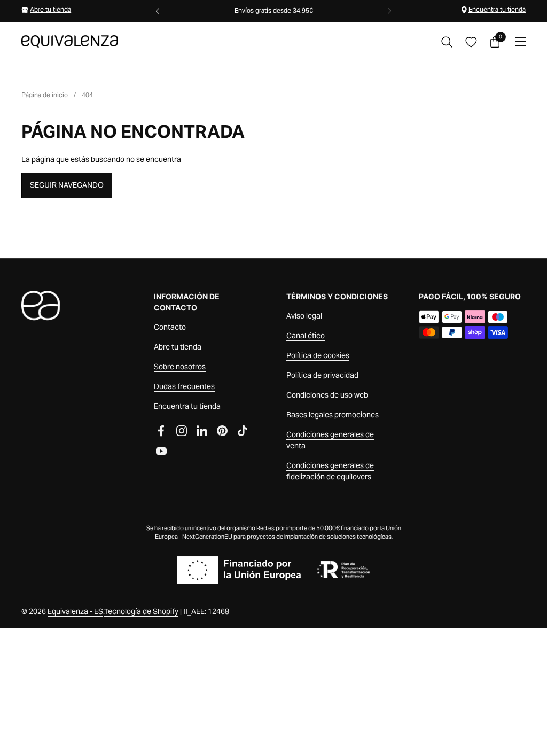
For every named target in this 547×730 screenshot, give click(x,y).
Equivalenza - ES (75, 611)
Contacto (170, 327)
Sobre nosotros (180, 366)
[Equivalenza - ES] (69, 41)
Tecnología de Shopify (141, 611)
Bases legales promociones (332, 415)
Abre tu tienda (50, 9)
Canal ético (305, 335)
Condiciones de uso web (327, 395)
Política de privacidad (322, 375)
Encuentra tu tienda (497, 9)
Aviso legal (304, 316)
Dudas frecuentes (184, 386)
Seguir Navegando (67, 185)
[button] (447, 42)
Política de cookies (317, 355)
